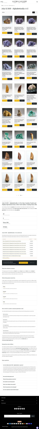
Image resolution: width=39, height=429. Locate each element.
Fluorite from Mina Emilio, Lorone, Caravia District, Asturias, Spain (19, 120)
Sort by (3, 12)
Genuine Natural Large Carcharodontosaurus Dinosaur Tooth (18, 163)
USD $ (19, 421)
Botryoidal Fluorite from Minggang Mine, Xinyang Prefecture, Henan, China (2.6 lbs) (31, 29)
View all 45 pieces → (6, 257)
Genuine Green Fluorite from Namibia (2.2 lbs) (31, 120)
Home (2, 5)
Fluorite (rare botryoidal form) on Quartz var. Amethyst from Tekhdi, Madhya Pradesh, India (6, 121)
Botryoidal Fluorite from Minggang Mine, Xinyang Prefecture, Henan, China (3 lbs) (7, 51)
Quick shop (9, 32)
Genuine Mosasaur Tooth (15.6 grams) (31, 143)
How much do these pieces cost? (8, 376)
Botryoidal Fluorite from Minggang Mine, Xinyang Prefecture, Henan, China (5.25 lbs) (6, 74)
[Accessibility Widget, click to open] (37, 428)
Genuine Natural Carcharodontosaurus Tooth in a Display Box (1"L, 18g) (7, 163)
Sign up (33, 416)
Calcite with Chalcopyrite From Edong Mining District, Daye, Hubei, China (31, 73)
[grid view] (33, 12)
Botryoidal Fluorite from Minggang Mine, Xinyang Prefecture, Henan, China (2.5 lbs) (19, 29)
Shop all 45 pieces (23, 262)
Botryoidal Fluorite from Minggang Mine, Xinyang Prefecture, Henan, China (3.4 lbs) (31, 51)
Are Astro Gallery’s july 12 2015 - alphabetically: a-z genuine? (13, 365)
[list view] (36, 12)
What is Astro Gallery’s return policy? (9, 384)
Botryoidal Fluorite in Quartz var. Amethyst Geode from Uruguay (19, 73)
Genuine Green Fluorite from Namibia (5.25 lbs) (18, 143)
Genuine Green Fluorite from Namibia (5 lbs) (6, 143)
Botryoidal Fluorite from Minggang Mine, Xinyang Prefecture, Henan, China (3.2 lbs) (19, 51)
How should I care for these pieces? (9, 381)
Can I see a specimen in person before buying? (10, 389)
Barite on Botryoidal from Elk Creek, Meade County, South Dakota (6, 28)
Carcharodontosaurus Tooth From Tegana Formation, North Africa (7, 96)
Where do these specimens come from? (9, 379)
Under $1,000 (32, 262)
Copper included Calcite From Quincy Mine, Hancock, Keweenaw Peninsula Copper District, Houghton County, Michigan (31, 97)
